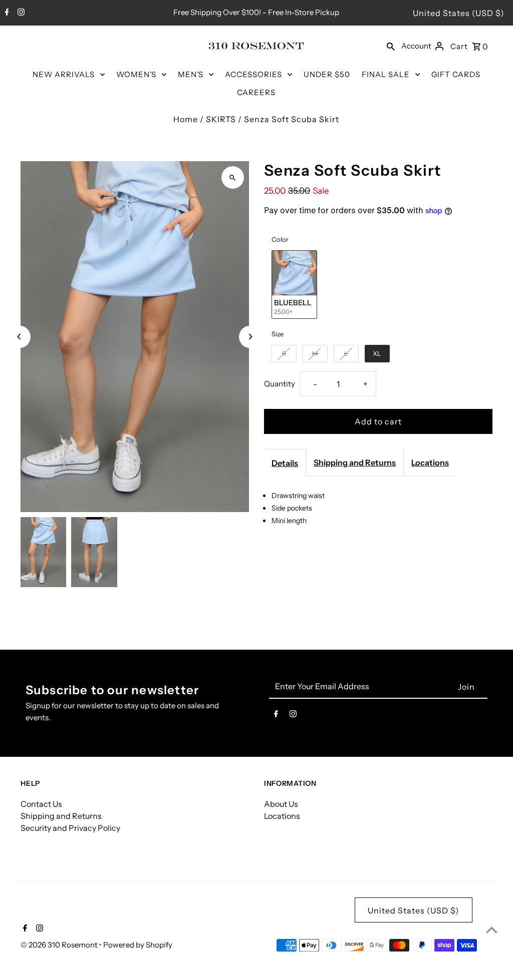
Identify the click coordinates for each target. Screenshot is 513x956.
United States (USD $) (458, 13)
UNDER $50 (327, 74)
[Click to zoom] (232, 177)
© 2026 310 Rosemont (60, 944)
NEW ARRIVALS (64, 74)
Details (285, 463)
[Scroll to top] (491, 929)
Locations (430, 462)
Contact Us (41, 804)
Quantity (279, 383)
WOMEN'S (136, 74)
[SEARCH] (390, 46)
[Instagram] (20, 13)
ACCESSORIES (253, 74)
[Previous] (19, 336)
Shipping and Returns (355, 462)
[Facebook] (6, 13)
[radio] (294, 284)
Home (185, 119)
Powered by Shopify (137, 944)
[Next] (250, 336)
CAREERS (256, 92)
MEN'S (190, 74)
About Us (281, 804)
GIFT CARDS (455, 74)
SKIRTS (221, 119)
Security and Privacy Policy (70, 828)
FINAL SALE (386, 74)
